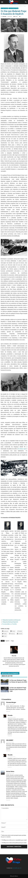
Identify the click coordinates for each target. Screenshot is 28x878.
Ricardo (4, 16)
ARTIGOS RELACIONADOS (10, 673)
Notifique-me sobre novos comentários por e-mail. (14, 840)
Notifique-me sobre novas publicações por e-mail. (14, 842)
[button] (26, 2)
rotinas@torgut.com (17, 868)
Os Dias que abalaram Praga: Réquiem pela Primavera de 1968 (17, 689)
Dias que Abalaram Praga (13, 8)
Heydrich (7, 640)
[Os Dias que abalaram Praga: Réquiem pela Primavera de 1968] (5, 689)
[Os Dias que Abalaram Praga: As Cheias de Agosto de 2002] (5, 682)
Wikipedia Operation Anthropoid (11, 620)
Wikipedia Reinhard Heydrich (10, 622)
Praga (12, 640)
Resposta (8, 711)
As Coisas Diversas (4, 8)
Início (2, 5)
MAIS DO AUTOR (7, 676)
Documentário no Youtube (9, 624)
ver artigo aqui (22, 449)
